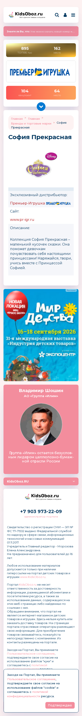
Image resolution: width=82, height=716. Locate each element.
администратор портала (41, 516)
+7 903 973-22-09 (41, 511)
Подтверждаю (60, 705)
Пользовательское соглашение (31, 653)
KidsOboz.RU (18, 481)
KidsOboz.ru (28, 584)
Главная (17, 118)
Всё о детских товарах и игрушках (31, 17)
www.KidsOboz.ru (32, 577)
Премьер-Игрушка (27, 203)
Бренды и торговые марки (31, 123)
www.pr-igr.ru (22, 220)
